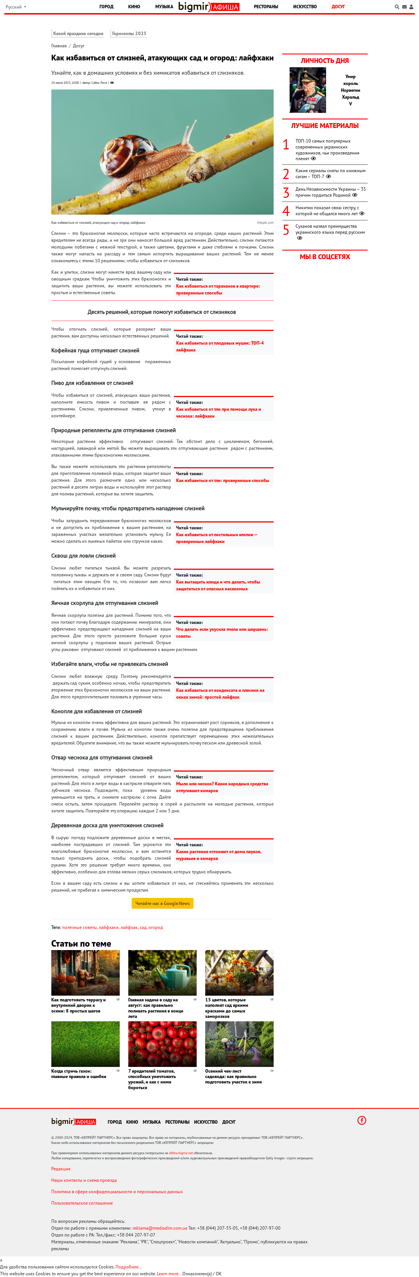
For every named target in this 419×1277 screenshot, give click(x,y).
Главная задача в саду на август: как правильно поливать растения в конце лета (155, 1008)
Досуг (338, 6)
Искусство (305, 6)
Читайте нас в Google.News (162, 903)
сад (143, 927)
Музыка (164, 6)
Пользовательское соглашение (82, 1203)
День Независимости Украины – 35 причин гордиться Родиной (331, 192)
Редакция (60, 1169)
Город (106, 6)
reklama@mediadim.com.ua (160, 1228)
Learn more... (169, 1273)
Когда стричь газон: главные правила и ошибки (78, 1073)
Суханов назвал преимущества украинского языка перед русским (330, 229)
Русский (14, 7)
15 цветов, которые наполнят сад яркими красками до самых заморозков (226, 1008)
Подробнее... (128, 1267)
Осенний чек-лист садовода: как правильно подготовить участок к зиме (233, 1076)
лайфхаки (109, 927)
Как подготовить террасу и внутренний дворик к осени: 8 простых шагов (78, 1005)
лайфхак (129, 927)
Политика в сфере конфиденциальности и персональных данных (117, 1191)
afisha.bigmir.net (181, 1153)
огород (156, 927)
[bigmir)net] (194, 7)
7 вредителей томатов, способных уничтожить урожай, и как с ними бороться (152, 1079)
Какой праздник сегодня (78, 33)
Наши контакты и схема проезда (84, 1180)
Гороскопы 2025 (129, 33)
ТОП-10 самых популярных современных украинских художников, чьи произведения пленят (327, 149)
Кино (134, 6)
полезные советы (79, 927)
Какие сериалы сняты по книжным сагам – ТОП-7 (330, 173)
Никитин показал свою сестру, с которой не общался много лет (327, 210)
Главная (59, 45)
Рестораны (266, 6)
